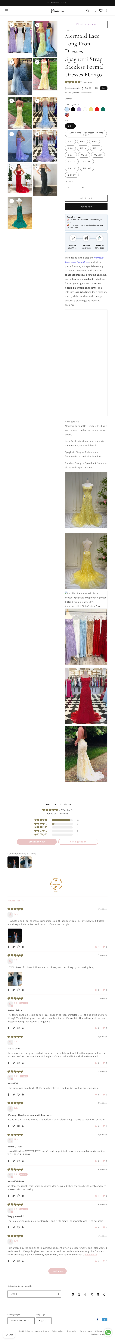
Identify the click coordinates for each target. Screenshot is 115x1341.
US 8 (70, 148)
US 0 (70, 126)
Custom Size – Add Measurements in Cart (86, 133)
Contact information (99, 1334)
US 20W (87, 161)
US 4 (82, 141)
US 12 (96, 148)
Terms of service (86, 1331)
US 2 (70, 141)
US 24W (87, 168)
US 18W (71, 161)
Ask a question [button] (78, 841)
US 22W (72, 168)
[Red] (97, 109)
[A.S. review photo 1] (14, 978)
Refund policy (57, 1331)
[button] (6, 10)
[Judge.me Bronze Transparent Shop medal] (56, 884)
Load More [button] (57, 1271)
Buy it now (86, 206)
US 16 (84, 155)
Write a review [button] (37, 841)
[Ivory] (85, 109)
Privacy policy (71, 1331)
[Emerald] (103, 109)
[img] (15, 909)
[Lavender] (79, 109)
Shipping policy (101, 1331)
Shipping (69, 92)
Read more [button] (91, 1254)
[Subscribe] (58, 1294)
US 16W (98, 155)
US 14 (71, 155)
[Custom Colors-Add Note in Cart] (67, 115)
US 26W (72, 175)
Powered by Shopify (41, 1331)
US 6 (94, 141)
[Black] (73, 109)
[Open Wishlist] (101, 10)
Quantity (68, 181)
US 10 (83, 148)
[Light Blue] (67, 109)
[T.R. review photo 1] (14, 935)
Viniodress (29, 1331)
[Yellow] (91, 109)
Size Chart (68, 99)
